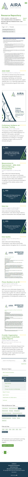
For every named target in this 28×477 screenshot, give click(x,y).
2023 (13, 429)
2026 (3, 429)
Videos (18, 418)
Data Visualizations (13, 408)
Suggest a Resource (8, 445)
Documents (20, 408)
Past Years (4, 432)
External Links (5, 410)
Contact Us (14, 463)
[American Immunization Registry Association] (11, 6)
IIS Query (11, 410)
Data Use (7, 386)
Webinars (4, 420)
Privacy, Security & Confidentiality (12, 389)
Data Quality (8, 380)
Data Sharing (8, 383)
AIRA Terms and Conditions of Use (14, 468)
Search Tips (23, 363)
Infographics (17, 410)
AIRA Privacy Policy (14, 467)
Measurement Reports (17, 413)
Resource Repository (11, 15)
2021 (20, 429)
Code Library (5, 408)
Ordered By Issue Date (8, 31)
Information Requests (6, 413)
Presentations (21, 415)
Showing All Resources (8, 29)
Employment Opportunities (14, 465)
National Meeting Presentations (8, 415)
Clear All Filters (25, 19)
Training (14, 418)
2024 (10, 429)
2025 (7, 429)
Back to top (13, 475)
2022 (17, 429)
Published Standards (6, 418)
